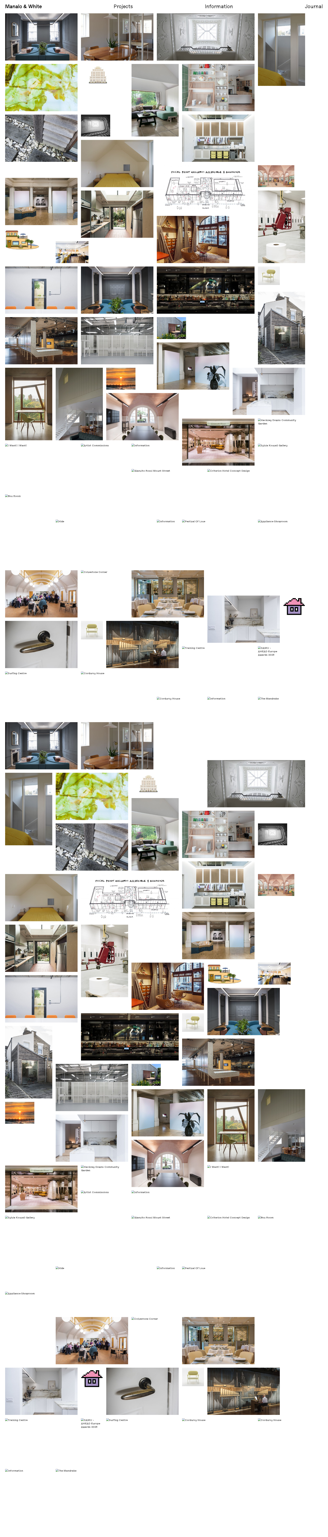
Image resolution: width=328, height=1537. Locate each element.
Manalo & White (23, 6)
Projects (123, 6)
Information (219, 6)
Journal (314, 6)
